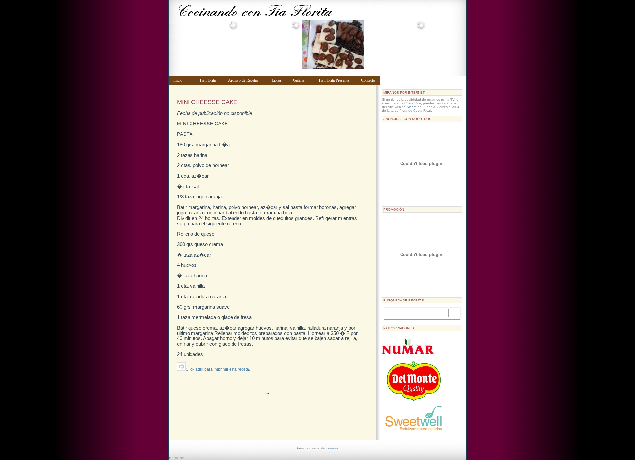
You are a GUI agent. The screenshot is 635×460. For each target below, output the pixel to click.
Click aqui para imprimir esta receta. (218, 369)
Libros (279, 80)
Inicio (183, 80)
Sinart (411, 107)
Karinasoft (333, 448)
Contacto (369, 80)
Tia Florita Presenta (336, 80)
